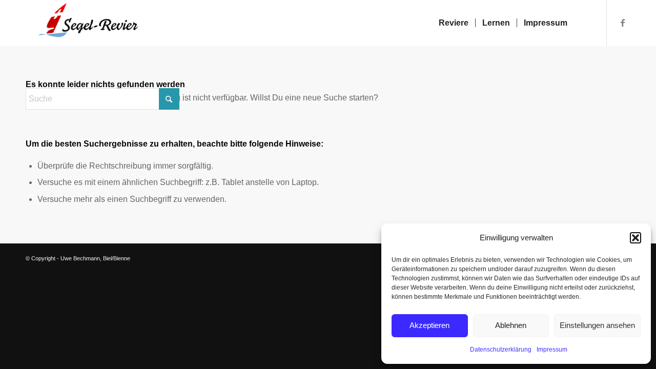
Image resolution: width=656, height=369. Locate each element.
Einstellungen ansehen (597, 325)
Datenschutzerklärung (500, 349)
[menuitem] (453, 23)
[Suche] (584, 23)
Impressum (552, 349)
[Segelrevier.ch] (83, 23)
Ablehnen (510, 325)
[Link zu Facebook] (622, 22)
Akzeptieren (429, 325)
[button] (635, 238)
